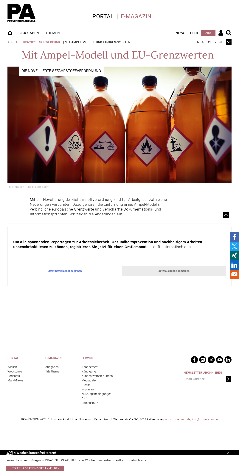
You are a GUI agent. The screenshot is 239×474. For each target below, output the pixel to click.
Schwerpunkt (50, 42)
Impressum (89, 389)
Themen (52, 33)
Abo (208, 32)
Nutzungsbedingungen (96, 394)
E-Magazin (136, 16)
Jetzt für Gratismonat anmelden (35, 468)
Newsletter (187, 33)
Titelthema (52, 371)
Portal (103, 16)
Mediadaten (89, 380)
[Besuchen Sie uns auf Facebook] (194, 359)
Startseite (10, 32)
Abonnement (90, 367)
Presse (86, 385)
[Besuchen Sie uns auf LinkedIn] (228, 359)
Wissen (12, 367)
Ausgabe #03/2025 (22, 42)
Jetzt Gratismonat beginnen (65, 270)
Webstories (14, 371)
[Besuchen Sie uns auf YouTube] (219, 359)
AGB (84, 398)
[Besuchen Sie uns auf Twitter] (211, 359)
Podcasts (13, 376)
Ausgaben (29, 33)
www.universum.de (177, 419)
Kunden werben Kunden (97, 376)
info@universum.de (205, 419)
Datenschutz (90, 403)
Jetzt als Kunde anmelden (174, 270)
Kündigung (89, 371)
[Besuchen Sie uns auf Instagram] (202, 359)
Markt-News (15, 380)
